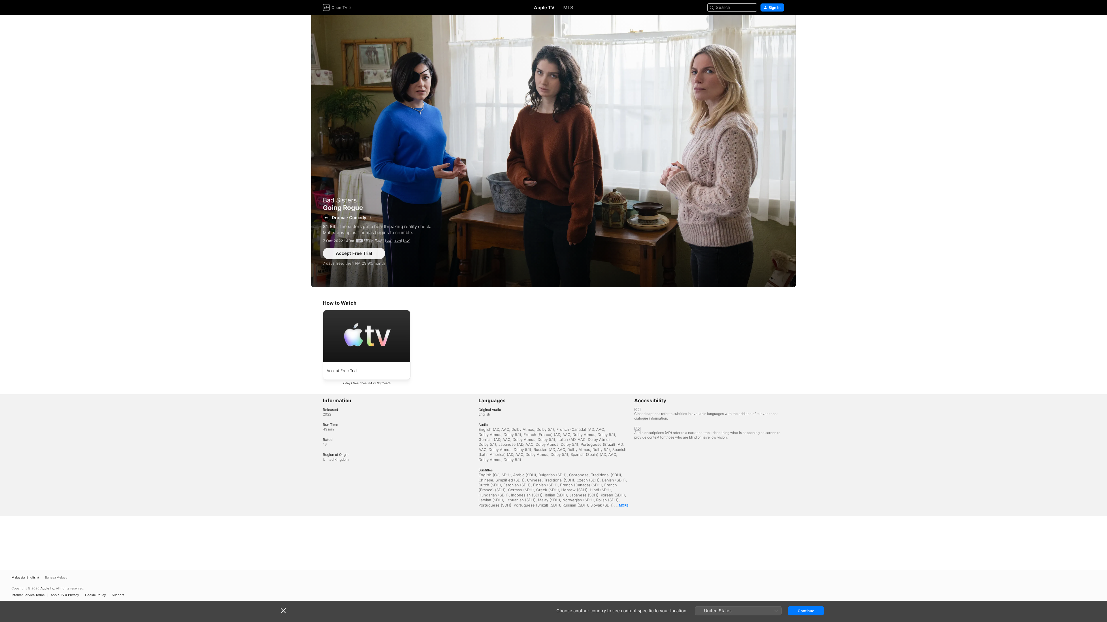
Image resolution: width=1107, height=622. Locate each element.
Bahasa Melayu (56, 577)
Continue (806, 610)
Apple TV (544, 7)
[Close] (283, 610)
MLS (568, 7)
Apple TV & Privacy (65, 595)
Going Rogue (553, 151)
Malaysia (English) (25, 577)
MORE (623, 505)
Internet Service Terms (28, 595)
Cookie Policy (95, 595)
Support (118, 595)
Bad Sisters (340, 200)
